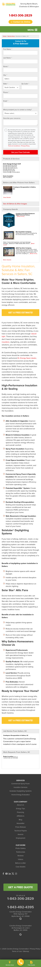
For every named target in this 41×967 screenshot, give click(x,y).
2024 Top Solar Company (23, 248)
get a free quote (20, 887)
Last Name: (7, 58)
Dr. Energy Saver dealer (27, 358)
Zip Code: (25, 84)
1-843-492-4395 (20, 907)
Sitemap (26, 951)
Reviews (21, 855)
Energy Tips (20, 808)
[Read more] (20, 216)
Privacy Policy (25, 146)
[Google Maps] (20, 918)
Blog (20, 819)
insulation (5, 342)
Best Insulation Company (23, 232)
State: (5, 84)
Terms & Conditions (14, 146)
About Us (20, 805)
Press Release (20, 827)
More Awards (7, 260)
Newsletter (20, 823)
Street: (6, 67)
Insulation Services (20, 787)
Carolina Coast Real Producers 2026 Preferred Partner (25, 214)
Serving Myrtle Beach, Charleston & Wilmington (29, 5)
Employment (20, 838)
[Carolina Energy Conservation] (20, 962)
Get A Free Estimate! (20, 312)
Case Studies (20, 866)
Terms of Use (17, 951)
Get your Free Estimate (20, 152)
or (20, 21)
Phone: (6, 92)
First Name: (7, 49)
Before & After (20, 863)
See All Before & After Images (15, 203)
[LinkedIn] (9, 873)
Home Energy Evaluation (20, 794)
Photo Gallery (20, 848)
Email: (5, 101)
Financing (20, 812)
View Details (7, 197)
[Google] (20, 934)
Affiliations (20, 816)
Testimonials (20, 852)
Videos (20, 859)
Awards (20, 834)
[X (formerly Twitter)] (13, 873)
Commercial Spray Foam (20, 783)
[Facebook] (3, 873)
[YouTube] (6, 873)
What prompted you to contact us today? (17, 110)
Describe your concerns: (12, 118)
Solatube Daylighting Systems (21, 791)
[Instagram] (16, 873)
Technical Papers (20, 830)
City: (5, 75)
